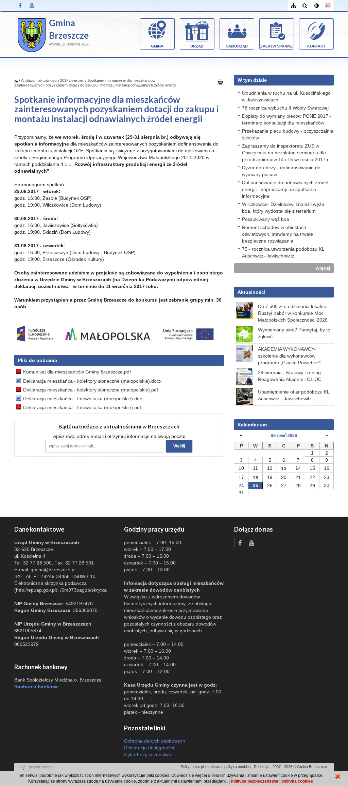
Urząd (197, 46)
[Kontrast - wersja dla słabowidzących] (316, 5)
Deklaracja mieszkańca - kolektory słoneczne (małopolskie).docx (92, 381)
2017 (64, 80)
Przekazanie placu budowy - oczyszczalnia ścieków (287, 134)
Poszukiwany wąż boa (265, 219)
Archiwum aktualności (39, 80)
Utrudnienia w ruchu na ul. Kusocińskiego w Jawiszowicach (286, 96)
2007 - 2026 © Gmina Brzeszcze (300, 767)
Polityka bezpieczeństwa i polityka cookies (216, 767)
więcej (323, 268)
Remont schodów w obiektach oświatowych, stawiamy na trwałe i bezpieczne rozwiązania (278, 234)
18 (255, 477)
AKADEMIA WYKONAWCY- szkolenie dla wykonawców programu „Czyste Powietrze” (289, 355)
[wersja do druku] (220, 81)
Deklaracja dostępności (149, 747)
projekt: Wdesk (41, 767)
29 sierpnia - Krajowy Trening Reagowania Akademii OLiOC (289, 376)
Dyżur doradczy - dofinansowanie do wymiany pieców (281, 171)
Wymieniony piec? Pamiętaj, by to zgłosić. (294, 333)
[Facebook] (20, 5)
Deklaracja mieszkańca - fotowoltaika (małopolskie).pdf (82, 407)
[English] (328, 5)
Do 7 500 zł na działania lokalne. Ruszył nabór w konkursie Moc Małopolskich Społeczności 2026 (293, 313)
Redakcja (261, 767)
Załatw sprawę (276, 46)
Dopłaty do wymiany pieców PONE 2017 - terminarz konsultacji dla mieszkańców (286, 119)
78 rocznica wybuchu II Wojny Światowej (285, 108)
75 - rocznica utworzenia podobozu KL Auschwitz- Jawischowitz (283, 252)
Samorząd (237, 46)
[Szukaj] (305, 5)
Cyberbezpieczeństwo (147, 754)
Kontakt (316, 46)
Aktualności (251, 292)
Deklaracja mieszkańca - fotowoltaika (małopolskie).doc (82, 398)
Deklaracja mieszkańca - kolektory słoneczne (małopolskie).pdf (90, 389)
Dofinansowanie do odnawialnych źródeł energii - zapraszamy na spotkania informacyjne (285, 189)
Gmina (157, 46)
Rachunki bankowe (36, 686)
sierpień (77, 80)
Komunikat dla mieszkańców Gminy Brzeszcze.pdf (77, 372)
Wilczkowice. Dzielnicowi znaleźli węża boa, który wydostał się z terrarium (283, 208)
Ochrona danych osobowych (154, 741)
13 (283, 468)
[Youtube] (31, 5)
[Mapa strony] (293, 5)
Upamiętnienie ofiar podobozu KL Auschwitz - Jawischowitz (293, 395)
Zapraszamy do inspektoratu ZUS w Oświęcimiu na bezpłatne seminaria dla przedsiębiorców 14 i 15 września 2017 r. (286, 152)
